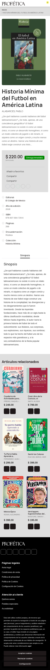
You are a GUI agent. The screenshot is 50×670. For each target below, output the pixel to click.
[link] (13, 411)
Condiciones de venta (11, 572)
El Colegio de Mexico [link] (15, 200)
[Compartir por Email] (23, 186)
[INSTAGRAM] (21, 552)
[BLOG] (28, 552)
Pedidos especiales (10, 604)
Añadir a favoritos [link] (15, 171)
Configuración (25, 664)
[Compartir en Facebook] (8, 186)
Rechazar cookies (25, 658)
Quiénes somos (8, 599)
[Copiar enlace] (28, 186)
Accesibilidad (7, 609)
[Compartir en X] (13, 186)
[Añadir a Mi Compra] (6, 411)
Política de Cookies (10, 582)
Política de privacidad (11, 577)
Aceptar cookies (25, 653)
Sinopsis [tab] (25, 255)
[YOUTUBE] (34, 552)
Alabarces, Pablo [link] (12, 111)
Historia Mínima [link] (13, 244)
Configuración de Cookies (12, 586)
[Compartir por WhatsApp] (18, 186)
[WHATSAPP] (3, 552)
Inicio (4, 10)
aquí (29, 646)
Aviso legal (6, 568)
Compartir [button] (12, 176)
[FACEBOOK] (9, 552)
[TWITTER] (15, 552)
